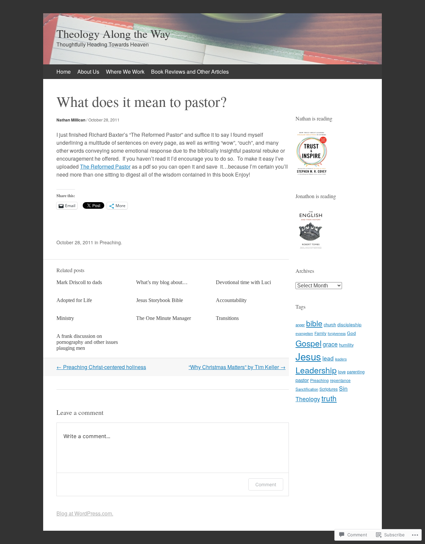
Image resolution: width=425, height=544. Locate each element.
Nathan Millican (70, 120)
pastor (302, 379)
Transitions (227, 318)
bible (314, 323)
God (351, 333)
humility (346, 345)
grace (330, 344)
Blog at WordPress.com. (84, 513)
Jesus (308, 356)
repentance (340, 380)
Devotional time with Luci (243, 282)
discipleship (349, 324)
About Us (88, 71)
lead (328, 358)
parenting (356, 371)
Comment (265, 484)
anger (300, 324)
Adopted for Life (74, 300)
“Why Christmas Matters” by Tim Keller (237, 367)
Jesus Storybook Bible (159, 300)
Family (320, 333)
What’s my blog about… (162, 282)
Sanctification (307, 389)
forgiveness (337, 333)
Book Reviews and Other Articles (190, 71)
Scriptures (328, 389)
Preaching (110, 242)
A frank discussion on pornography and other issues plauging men (87, 342)
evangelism (304, 333)
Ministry (65, 318)
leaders (341, 358)
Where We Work (125, 71)
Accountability (231, 300)
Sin (343, 388)
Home (63, 71)
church (330, 324)
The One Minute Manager (163, 318)
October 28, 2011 (104, 119)
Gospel (308, 343)
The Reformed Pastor (105, 166)
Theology (308, 399)
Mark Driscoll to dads (79, 282)
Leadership (316, 370)
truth (329, 398)
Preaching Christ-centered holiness (101, 367)
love (342, 371)
